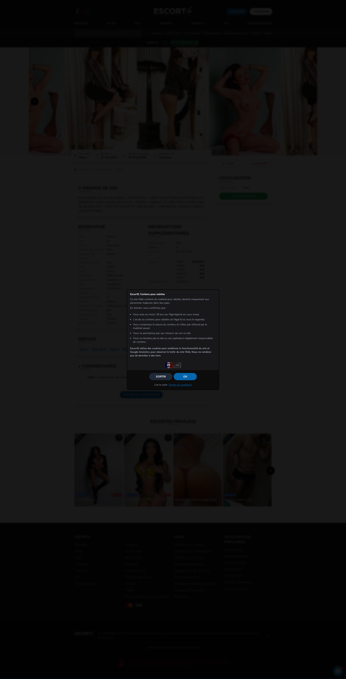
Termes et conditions (180, 385)
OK (185, 376)
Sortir (161, 376)
